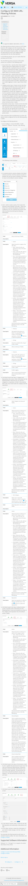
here (23, 44)
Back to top (3, 857)
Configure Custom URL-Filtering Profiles (10, 852)
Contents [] (5, 22)
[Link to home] (7, 5)
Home (7, 7)
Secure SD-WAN (18, 7)
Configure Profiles (5, 837)
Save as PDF (2, 18)
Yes (3, 870)
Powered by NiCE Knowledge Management (14, 880)
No (9, 870)
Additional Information (5, 28)
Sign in (26, 884)
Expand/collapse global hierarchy (2, 7)
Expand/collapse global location (26, 7)
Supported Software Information (5, 25)
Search (2, 884)
